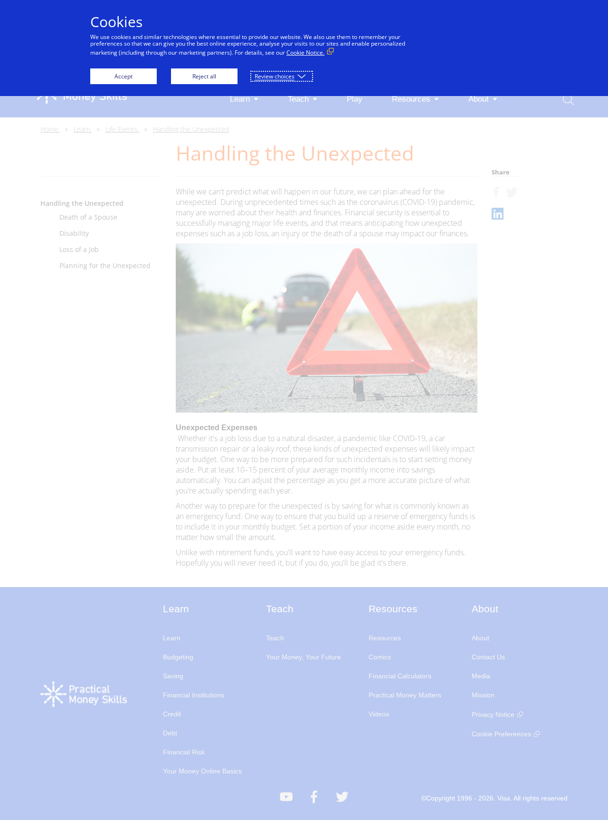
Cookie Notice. (305, 52)
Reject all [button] (204, 76)
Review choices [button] (274, 76)
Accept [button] (123, 76)
